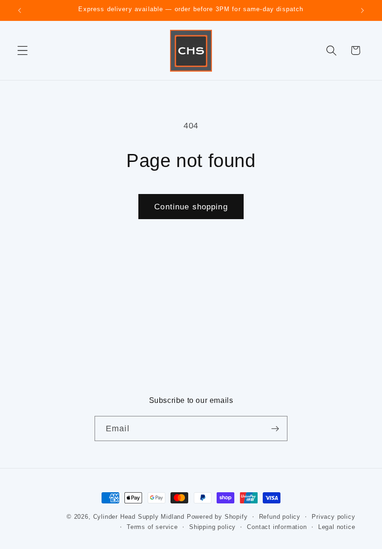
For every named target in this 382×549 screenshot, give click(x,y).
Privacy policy (333, 517)
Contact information (277, 527)
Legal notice (336, 527)
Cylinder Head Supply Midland (139, 517)
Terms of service (152, 527)
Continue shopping (191, 206)
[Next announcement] (362, 10)
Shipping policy (212, 527)
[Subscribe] (275, 428)
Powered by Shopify (217, 517)
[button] (22, 50)
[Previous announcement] (19, 10)
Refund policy (279, 517)
